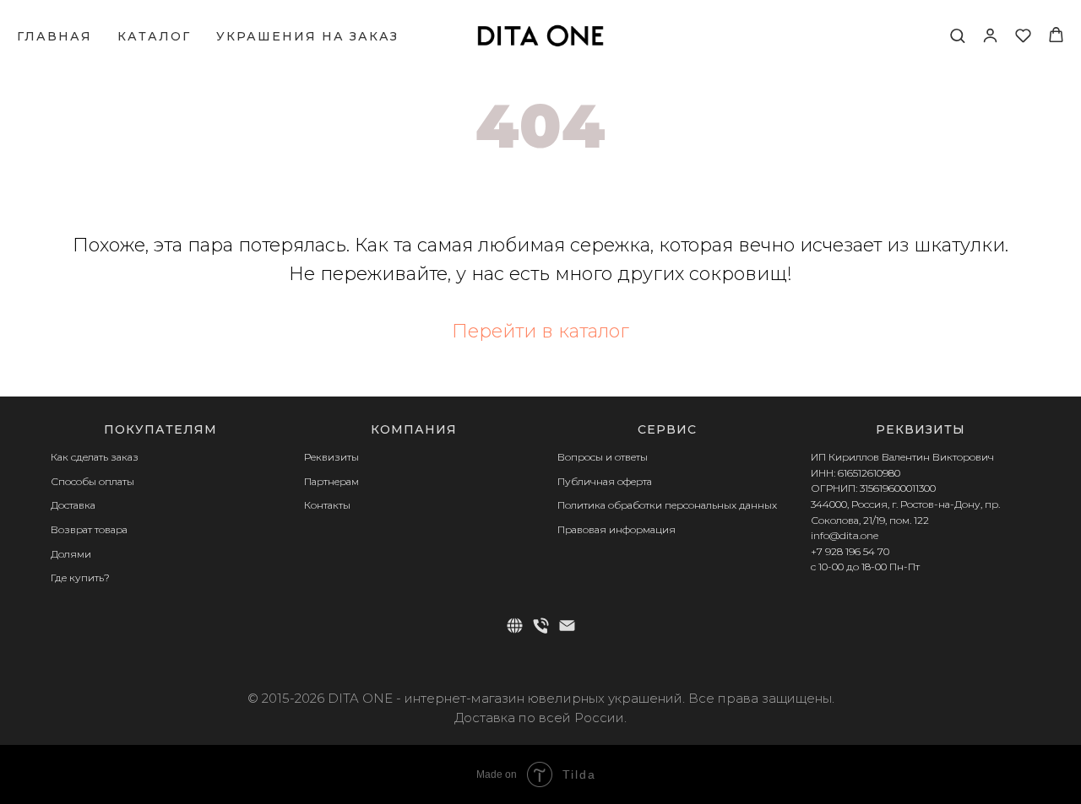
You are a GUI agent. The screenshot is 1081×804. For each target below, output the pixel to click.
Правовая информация (616, 529)
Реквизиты (331, 457)
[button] (957, 35)
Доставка (73, 505)
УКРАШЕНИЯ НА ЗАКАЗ (307, 36)
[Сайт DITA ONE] (514, 625)
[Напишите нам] (567, 625)
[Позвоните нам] (540, 625)
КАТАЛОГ (154, 36)
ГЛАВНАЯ (54, 36)
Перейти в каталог (540, 331)
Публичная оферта (604, 481)
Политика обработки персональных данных (667, 505)
